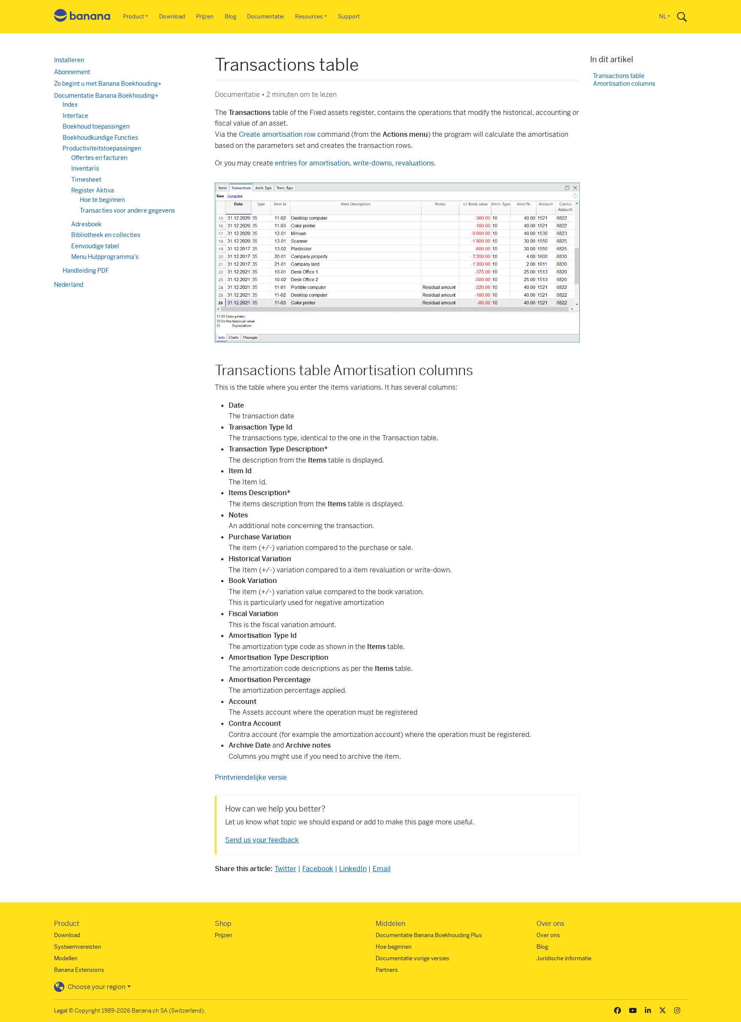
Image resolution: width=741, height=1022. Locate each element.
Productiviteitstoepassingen (102, 148)
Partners (387, 970)
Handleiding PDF (86, 270)
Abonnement (72, 72)
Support (349, 16)
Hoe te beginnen (102, 200)
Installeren (69, 60)
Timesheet (86, 179)
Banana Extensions (79, 970)
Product (133, 16)
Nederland (68, 285)
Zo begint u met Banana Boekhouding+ (108, 83)
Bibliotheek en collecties (105, 235)
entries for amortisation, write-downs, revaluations (354, 163)
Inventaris (85, 168)
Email (382, 868)
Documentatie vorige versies (412, 958)
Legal (60, 1010)
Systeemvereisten (77, 946)
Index (70, 104)
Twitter (285, 868)
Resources (309, 16)
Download (172, 16)
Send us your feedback (262, 840)
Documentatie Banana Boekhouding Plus (429, 935)
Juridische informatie (563, 958)
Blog (230, 16)
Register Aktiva (92, 190)
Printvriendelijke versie (251, 777)
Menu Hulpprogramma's (105, 257)
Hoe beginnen (394, 946)
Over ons (548, 935)
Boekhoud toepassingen (96, 126)
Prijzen (205, 16)
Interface (75, 116)
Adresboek (86, 224)
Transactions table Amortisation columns (624, 79)
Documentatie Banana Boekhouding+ (106, 95)
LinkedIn (353, 868)
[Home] (82, 17)
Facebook (317, 868)
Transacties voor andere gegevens (127, 210)
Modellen (66, 958)
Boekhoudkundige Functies (100, 137)
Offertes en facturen (99, 158)
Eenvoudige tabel (95, 246)
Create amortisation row (277, 134)
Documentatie (265, 16)
